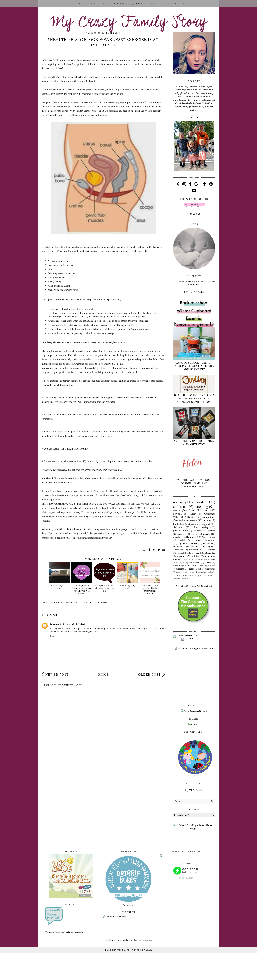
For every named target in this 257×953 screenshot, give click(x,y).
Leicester (201, 572)
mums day (177, 565)
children (179, 506)
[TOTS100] (187, 637)
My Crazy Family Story (128, 23)
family (68, 602)
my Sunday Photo (187, 543)
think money (210, 568)
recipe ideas (179, 546)
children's (178, 527)
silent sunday (200, 527)
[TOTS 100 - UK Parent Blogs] (187, 635)
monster (211, 540)
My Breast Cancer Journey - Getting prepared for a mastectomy (150, 589)
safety (185, 562)
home (204, 559)
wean (197, 552)
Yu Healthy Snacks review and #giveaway (194, 442)
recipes (206, 543)
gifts (189, 552)
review (178, 502)
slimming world (194, 568)
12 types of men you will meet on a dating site (105, 588)
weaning (177, 536)
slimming (180, 568)
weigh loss (186, 578)
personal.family (181, 530)
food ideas (178, 524)
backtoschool (195, 549)
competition (208, 517)
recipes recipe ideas (203, 575)
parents (206, 533)
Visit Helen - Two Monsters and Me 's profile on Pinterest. (194, 283)
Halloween (191, 536)
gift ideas (207, 562)
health (77, 602)
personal (103, 602)
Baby (191, 510)
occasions (176, 575)
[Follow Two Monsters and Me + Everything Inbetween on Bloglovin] (194, 206)
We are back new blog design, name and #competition (194, 483)
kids (193, 517)
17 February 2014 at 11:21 (72, 623)
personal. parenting (200, 546)
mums (212, 530)
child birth (57, 602)
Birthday (187, 559)
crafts (180, 552)
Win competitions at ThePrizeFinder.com (64, 931)
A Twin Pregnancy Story (59, 586)
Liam (193, 513)
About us (97, 3)
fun (189, 540)
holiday (195, 556)
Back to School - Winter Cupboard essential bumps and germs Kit (194, 366)
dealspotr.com (186, 877)
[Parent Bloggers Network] (194, 711)
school (181, 533)
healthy (200, 530)
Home (77, 3)
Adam (206, 520)
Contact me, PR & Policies (134, 3)
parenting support (200, 524)
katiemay (54, 623)
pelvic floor (90, 602)
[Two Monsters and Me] (114, 916)
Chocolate (178, 549)
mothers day (209, 552)
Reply (53, 635)
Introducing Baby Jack (127, 586)
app (201, 565)
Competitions (174, 3)
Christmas (209, 513)
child (181, 517)
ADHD (196, 562)
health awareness (187, 520)
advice (178, 572)
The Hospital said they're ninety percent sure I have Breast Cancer (82, 589)
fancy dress (189, 572)
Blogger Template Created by (128, 950)
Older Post (149, 674)
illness (199, 540)
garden (210, 572)
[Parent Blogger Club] (161, 856)
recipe (194, 533)
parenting (201, 506)
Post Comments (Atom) (70, 685)
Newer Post (57, 674)
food (205, 510)
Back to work (190, 565)
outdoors (188, 575)
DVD (197, 559)
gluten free (210, 565)
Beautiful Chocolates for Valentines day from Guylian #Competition (194, 398)
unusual (176, 578)
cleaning (181, 556)
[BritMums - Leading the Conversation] (194, 648)
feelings (211, 549)
